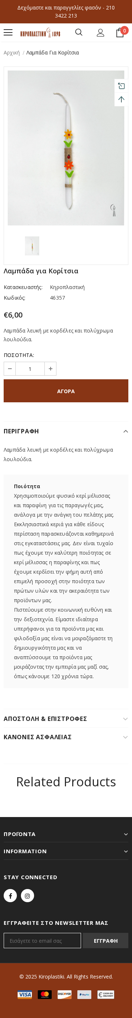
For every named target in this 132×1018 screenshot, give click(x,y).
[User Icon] (100, 33)
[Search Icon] (78, 32)
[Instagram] (27, 895)
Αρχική (12, 52)
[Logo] (40, 32)
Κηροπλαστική (67, 287)
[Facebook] (10, 895)
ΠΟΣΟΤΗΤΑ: (19, 355)
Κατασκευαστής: (23, 287)
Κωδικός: (15, 297)
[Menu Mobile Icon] (8, 32)
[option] (66, 148)
